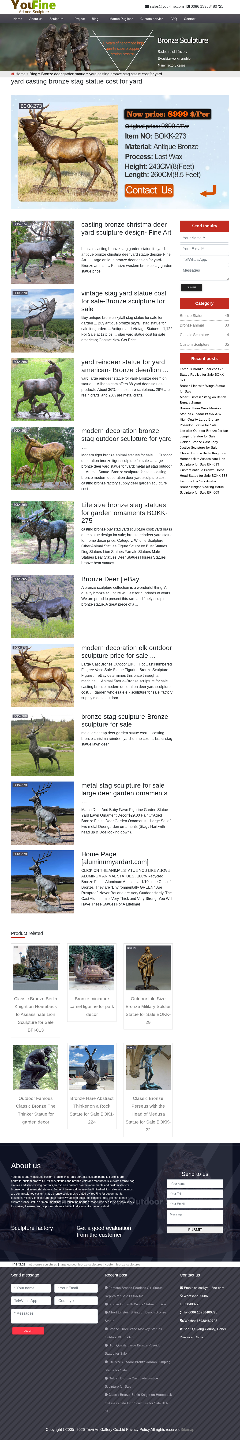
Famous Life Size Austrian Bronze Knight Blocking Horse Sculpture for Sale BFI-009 (202, 486)
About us (35, 19)
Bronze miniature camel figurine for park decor (92, 1006)
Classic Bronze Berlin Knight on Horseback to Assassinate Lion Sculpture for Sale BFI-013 (35, 1014)
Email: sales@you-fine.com (203, 1288)
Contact (189, 19)
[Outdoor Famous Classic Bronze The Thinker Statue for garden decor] (35, 1067)
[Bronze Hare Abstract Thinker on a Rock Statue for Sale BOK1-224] (91, 1067)
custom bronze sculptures (122, 1264)
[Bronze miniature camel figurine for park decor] (91, 968)
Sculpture (56, 19)
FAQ (173, 19)
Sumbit (191, 287)
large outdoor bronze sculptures (81, 1264)
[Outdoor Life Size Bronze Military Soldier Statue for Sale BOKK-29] (148, 968)
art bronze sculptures (42, 1264)
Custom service (151, 19)
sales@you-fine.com (166, 6)
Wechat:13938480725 (200, 1321)
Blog (95, 19)
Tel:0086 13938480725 (200, 1312)
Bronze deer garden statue (63, 74)
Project (80, 19)
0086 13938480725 (206, 6)
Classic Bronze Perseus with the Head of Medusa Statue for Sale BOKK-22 (148, 1114)
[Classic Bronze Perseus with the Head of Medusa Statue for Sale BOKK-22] (148, 1067)
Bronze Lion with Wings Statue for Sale (137, 1304)
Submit (195, 1230)
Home (17, 19)
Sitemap (187, 1430)
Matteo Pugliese (121, 19)
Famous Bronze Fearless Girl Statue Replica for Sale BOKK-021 (202, 374)
